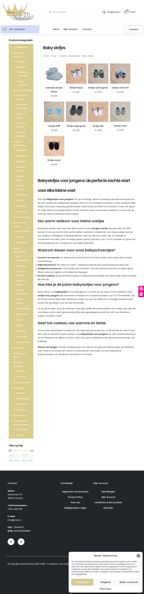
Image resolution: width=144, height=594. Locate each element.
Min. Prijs (14, 460)
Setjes (19, 319)
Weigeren (106, 582)
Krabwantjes (22, 404)
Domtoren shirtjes (21, 125)
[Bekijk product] (60, 73)
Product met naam (19, 355)
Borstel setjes (22, 398)
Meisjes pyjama (20, 301)
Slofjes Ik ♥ (54, 126)
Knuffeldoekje (23, 231)
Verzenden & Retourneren (108, 502)
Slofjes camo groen (98, 87)
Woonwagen (19, 415)
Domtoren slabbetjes (21, 134)
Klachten (108, 507)
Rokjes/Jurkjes (23, 308)
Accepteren (82, 582)
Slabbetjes (21, 206)
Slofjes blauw (76, 87)
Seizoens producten (18, 364)
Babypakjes (21, 155)
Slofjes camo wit (120, 87)
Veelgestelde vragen (75, 507)
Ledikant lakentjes (23, 74)
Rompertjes (21, 194)
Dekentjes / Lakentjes (19, 55)
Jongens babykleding (69, 56)
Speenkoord (22, 409)
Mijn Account (108, 497)
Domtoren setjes (21, 116)
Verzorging (18, 388)
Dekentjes (21, 61)
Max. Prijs (27, 460)
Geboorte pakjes (21, 178)
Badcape (20, 393)
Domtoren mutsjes (21, 97)
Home (46, 56)
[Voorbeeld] (60, 79)
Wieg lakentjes (23, 83)
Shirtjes (19, 200)
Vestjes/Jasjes (23, 217)
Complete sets (20, 47)
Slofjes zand (120, 125)
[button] (138, 555)
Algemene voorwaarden (75, 491)
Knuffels (20, 237)
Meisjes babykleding (19, 250)
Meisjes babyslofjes (21, 292)
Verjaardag (21, 211)
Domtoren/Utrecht (22, 90)
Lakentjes (20, 67)
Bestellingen (108, 491)
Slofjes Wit (98, 126)
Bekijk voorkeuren (129, 582)
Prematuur (18, 347)
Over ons (75, 502)
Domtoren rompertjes (21, 106)
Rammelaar (22, 242)
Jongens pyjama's (20, 187)
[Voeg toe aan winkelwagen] (60, 67)
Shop (53, 56)
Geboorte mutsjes (21, 169)
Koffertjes (21, 371)
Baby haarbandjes (22, 258)
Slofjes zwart (54, 160)
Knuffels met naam (19, 224)
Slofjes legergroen (76, 126)
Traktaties (21, 376)
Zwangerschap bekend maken (20, 423)
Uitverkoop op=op (22, 382)
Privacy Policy (105, 588)
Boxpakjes (21, 161)
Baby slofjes (22, 150)
